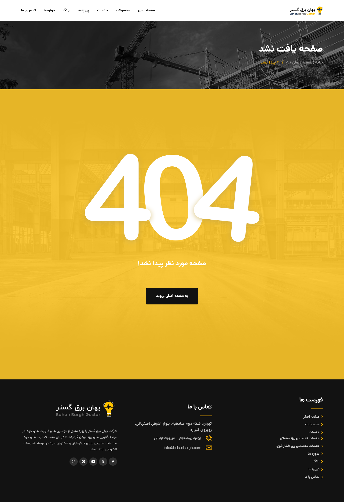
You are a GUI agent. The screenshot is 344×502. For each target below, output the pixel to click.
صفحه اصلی (146, 10)
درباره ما (49, 10)
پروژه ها (83, 10)
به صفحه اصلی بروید (172, 296)
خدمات (102, 10)
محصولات (123, 10)
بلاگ (66, 10)
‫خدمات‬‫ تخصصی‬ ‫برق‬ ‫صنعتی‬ (299, 438)
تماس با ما (28, 10)
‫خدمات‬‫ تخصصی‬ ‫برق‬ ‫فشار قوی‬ (297, 446)
